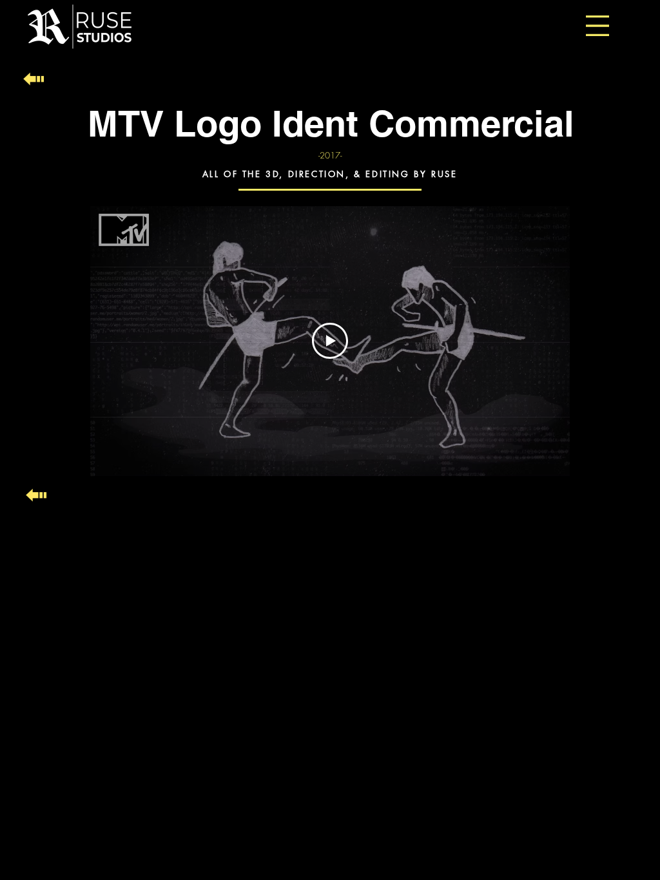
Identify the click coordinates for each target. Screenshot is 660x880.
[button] (597, 25)
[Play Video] (330, 341)
